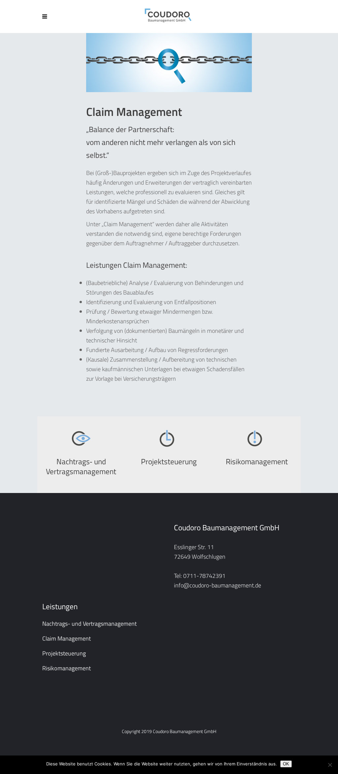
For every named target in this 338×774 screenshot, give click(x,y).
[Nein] (329, 764)
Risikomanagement (66, 668)
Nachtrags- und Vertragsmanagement (89, 623)
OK (286, 763)
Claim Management (66, 638)
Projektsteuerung (64, 653)
